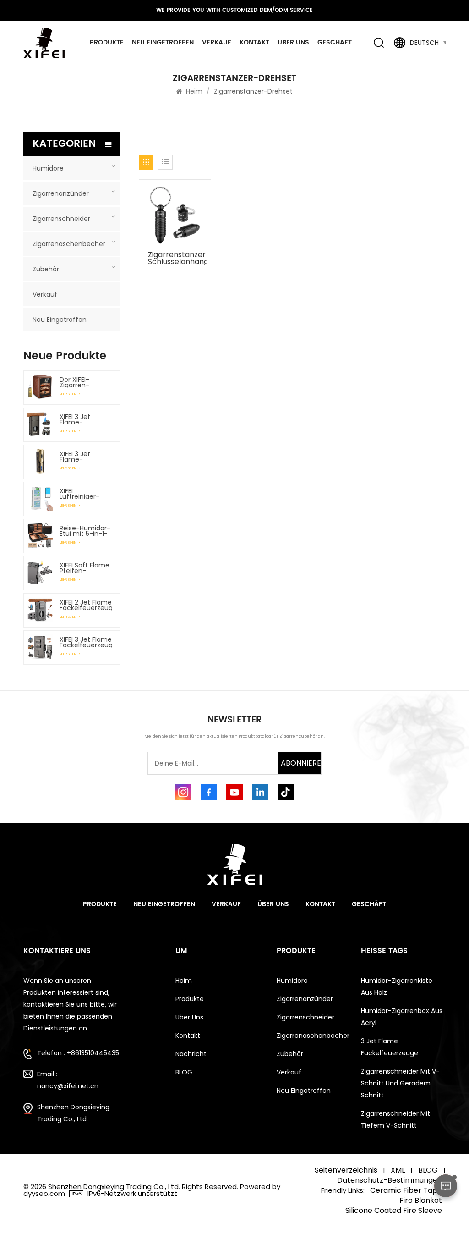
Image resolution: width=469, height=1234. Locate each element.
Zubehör (46, 269)
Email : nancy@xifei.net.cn (67, 1080)
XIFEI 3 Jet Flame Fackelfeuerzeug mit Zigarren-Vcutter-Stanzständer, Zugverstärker (86, 642)
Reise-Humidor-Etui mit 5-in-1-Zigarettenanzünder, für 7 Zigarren (86, 530)
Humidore (48, 168)
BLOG (183, 1072)
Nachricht (191, 1053)
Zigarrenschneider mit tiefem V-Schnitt (395, 1119)
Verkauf (216, 42)
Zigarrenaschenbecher (69, 243)
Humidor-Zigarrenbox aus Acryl (401, 1016)
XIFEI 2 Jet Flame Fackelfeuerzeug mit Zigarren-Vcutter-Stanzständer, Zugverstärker (86, 605)
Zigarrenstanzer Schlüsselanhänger (177, 258)
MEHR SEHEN (68, 394)
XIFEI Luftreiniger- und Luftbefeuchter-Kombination (86, 493)
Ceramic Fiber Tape (406, 1190)
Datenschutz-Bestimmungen (389, 1180)
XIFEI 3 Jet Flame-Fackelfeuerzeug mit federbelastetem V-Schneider (86, 419)
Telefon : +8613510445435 (78, 1053)
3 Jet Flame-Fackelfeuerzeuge (389, 1047)
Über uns (293, 42)
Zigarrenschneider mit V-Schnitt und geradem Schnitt (400, 1083)
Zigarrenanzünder (61, 193)
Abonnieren (301, 763)
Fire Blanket (420, 1200)
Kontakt (254, 42)
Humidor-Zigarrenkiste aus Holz (396, 986)
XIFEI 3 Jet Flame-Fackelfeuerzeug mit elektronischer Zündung (86, 456)
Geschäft (334, 42)
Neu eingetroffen (163, 42)
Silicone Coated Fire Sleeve (393, 1211)
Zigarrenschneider (61, 218)
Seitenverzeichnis (346, 1170)
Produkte (107, 42)
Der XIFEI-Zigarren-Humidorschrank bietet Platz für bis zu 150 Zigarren (86, 382)
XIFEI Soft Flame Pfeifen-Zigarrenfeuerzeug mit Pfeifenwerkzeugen (86, 567)
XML (398, 1170)
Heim (194, 91)
